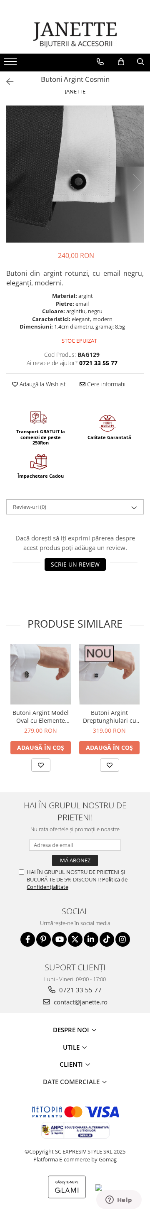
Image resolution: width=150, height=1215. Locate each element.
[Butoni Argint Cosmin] (75, 174)
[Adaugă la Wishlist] (40, 765)
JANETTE (75, 91)
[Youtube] (59, 939)
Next (137, 182)
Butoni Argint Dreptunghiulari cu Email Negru (109, 716)
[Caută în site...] (140, 62)
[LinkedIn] (91, 939)
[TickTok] (107, 939)
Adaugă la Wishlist (42, 384)
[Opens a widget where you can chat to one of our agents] (119, 1200)
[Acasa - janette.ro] (75, 35)
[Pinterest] (43, 939)
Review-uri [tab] (29, 507)
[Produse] (11, 64)
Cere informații (105, 384)
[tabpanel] (75, 174)
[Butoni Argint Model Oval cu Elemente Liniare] (40, 674)
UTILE (72, 1047)
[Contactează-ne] (100, 62)
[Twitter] (75, 939)
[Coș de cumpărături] (121, 62)
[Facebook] (27, 939)
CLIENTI (72, 1064)
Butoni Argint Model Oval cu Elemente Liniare (40, 716)
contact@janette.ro (80, 1002)
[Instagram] (122, 939)
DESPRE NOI (72, 1030)
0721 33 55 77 (80, 990)
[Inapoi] (6, 81)
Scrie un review (75, 564)
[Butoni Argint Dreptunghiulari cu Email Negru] (109, 674)
